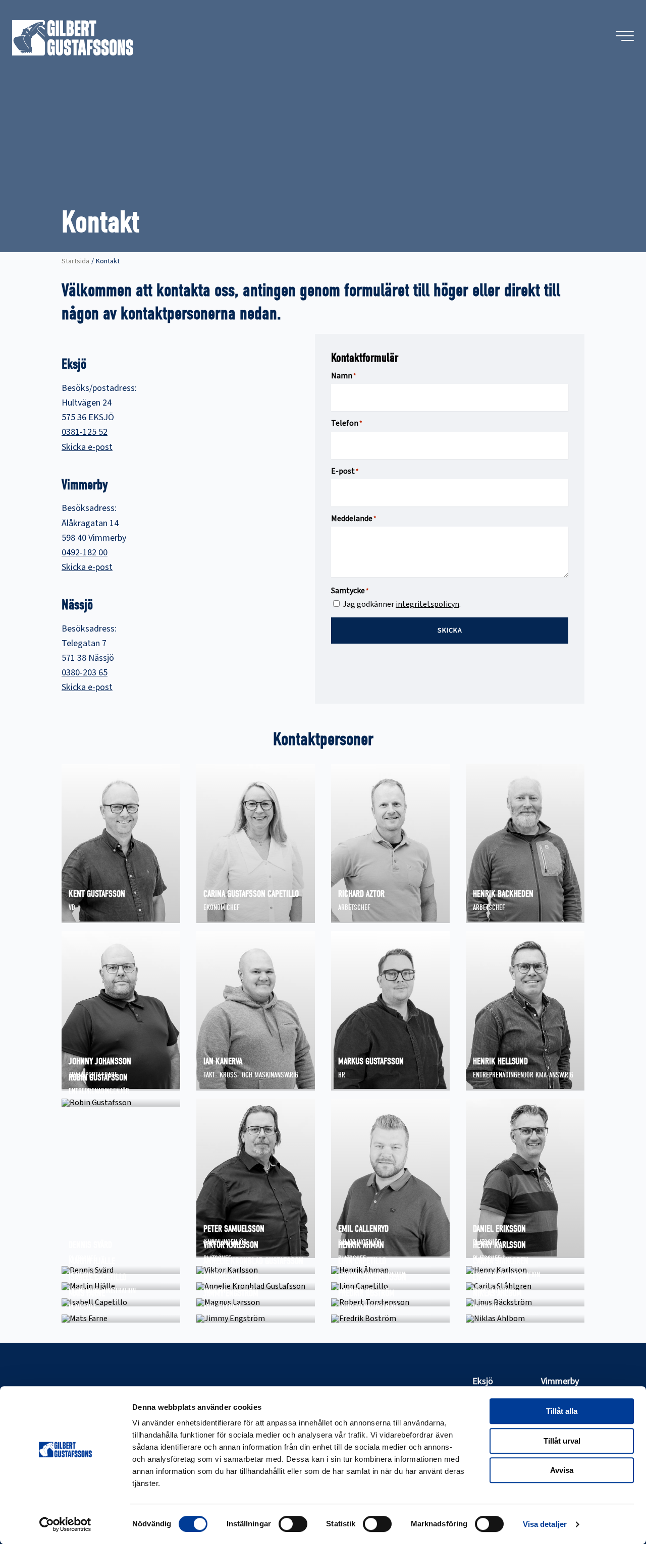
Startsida (75, 261)
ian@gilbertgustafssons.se (250, 1086)
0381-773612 (90, 1331)
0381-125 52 (84, 432)
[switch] (293, 1524)
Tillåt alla (561, 1411)
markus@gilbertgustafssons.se (390, 1086)
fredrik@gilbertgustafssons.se (390, 1318)
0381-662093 (225, 931)
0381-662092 (360, 931)
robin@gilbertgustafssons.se (119, 1103)
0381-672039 (360, 1331)
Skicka (450, 630)
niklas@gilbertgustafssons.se (524, 1318)
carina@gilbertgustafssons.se (255, 919)
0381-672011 (225, 1331)
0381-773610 (360, 1099)
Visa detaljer (545, 1524)
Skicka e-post (87, 447)
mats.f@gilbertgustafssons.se (121, 1318)
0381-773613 (494, 1331)
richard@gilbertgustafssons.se (390, 919)
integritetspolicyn (427, 604)
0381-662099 (90, 931)
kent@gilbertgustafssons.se (118, 919)
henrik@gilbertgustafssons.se (525, 919)
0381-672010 (494, 1099)
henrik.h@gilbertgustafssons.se (525, 1086)
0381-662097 (90, 1115)
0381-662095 (494, 931)
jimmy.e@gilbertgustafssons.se (255, 1318)
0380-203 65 (84, 672)
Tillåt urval (562, 1441)
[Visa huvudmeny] (625, 36)
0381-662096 (225, 1099)
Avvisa (561, 1470)
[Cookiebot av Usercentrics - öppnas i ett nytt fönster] (65, 1524)
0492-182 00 (84, 552)
